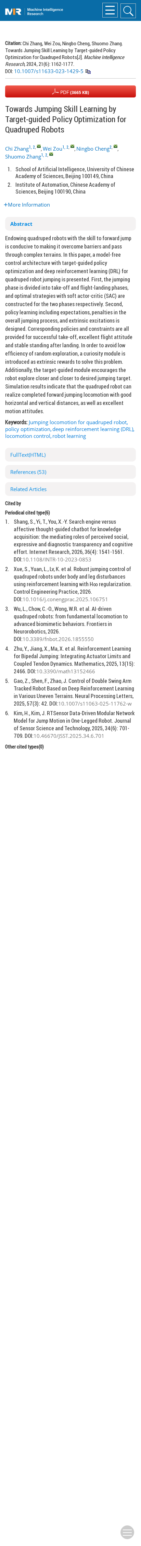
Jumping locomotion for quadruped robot (78, 422)
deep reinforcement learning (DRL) (92, 429)
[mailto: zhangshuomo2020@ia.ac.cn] (51, 154)
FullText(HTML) (28, 454)
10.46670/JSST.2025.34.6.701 (69, 735)
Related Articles (28, 489)
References (28, 471)
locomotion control (27, 435)
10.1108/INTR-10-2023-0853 (57, 559)
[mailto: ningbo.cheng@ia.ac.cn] (115, 146)
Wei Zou (52, 148)
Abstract (21, 223)
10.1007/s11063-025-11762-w (95, 703)
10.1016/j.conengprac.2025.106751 (65, 599)
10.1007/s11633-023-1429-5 (49, 71)
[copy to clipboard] (88, 71)
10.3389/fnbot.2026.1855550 (58, 639)
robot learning (69, 435)
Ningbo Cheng (93, 148)
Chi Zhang (17, 148)
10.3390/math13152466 (65, 671)
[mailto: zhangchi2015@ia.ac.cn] (39, 146)
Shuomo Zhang (23, 156)
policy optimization (27, 429)
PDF (74, 92)
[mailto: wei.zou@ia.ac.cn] (72, 146)
